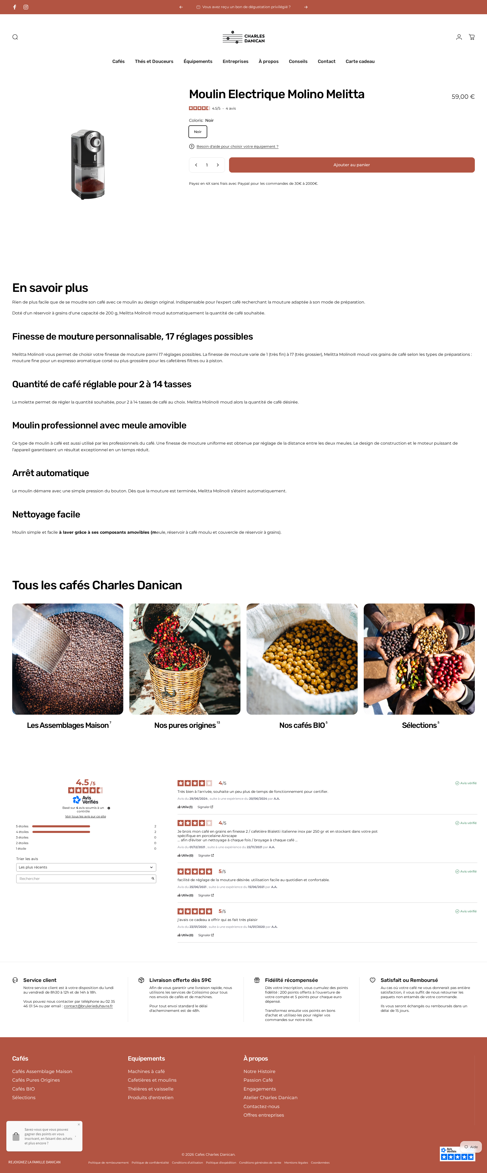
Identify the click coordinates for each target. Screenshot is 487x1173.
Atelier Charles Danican (271, 1097)
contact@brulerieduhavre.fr (88, 1006)
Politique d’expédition (221, 1162)
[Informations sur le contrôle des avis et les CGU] (109, 808)
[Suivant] (305, 7)
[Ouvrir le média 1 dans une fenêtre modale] (89, 165)
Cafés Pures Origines (36, 1080)
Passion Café (258, 1080)
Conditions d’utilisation (187, 1162)
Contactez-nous (262, 1106)
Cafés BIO (23, 1089)
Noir (198, 131)
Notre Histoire (259, 1071)
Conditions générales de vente (260, 1162)
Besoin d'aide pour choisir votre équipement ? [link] (238, 146)
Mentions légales (296, 1162)
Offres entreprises (264, 1115)
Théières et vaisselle (150, 1089)
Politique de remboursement (108, 1162)
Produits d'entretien (150, 1097)
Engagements (260, 1089)
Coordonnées (320, 1162)
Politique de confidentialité (150, 1162)
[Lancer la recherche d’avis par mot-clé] (153, 878)
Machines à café (146, 1071)
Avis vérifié (468, 783)
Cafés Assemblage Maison (42, 1071)
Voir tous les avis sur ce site (85, 816)
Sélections (24, 1097)
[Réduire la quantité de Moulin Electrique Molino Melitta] (195, 165)
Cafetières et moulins (152, 1080)
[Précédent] (181, 7)
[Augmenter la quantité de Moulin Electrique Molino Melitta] (219, 165)
